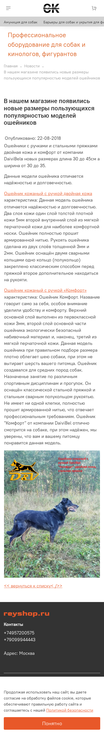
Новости (32, 65)
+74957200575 (19, 633)
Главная (11, 65)
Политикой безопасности (69, 710)
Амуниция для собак (20, 22)
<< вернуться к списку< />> (33, 586)
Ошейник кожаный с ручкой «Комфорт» (45, 290)
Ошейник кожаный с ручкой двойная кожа (48, 193)
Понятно (52, 723)
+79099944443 (19, 639)
